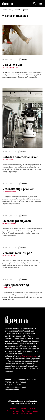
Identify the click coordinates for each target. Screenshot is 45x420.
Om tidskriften (26, 413)
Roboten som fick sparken (20, 157)
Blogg (15, 413)
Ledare (32, 408)
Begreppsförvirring (15, 284)
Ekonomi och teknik (18, 408)
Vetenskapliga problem (18, 188)
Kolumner (26, 411)
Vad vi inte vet (12, 64)
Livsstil (35, 411)
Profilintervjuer (12, 411)
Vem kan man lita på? (17, 252)
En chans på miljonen (16, 220)
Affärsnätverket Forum (29, 356)
